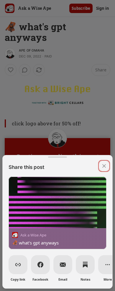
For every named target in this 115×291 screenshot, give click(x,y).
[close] (104, 166)
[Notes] (85, 264)
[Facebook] (40, 264)
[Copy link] (18, 264)
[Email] (62, 264)
